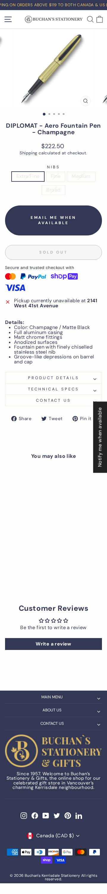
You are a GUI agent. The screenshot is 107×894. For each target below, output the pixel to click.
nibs (53, 167)
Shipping (28, 153)
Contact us (53, 400)
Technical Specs (53, 389)
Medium (81, 176)
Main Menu (52, 697)
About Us (52, 710)
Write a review (53, 644)
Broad (53, 190)
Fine (56, 176)
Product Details (53, 377)
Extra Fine (27, 176)
